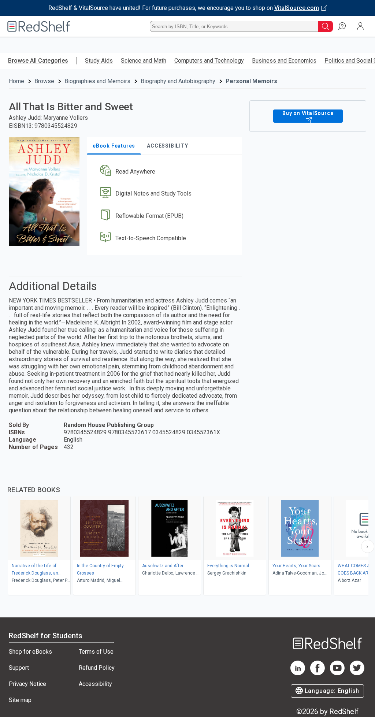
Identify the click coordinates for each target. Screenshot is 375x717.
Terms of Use (96, 651)
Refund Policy (97, 667)
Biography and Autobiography (178, 81)
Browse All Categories (38, 60)
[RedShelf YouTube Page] (337, 673)
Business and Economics (284, 60)
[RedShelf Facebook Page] (317, 673)
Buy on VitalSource (307, 113)
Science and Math (143, 60)
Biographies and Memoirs (97, 81)
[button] (163, 171)
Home (16, 81)
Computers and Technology (209, 60)
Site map (20, 699)
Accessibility (95, 683)
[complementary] (187, 532)
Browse (44, 81)
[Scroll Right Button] (367, 546)
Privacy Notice (27, 683)
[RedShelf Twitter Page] (357, 673)
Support (19, 667)
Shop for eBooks (30, 651)
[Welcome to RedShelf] (38, 26)
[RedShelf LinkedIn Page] (297, 673)
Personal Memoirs (251, 81)
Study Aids (99, 60)
